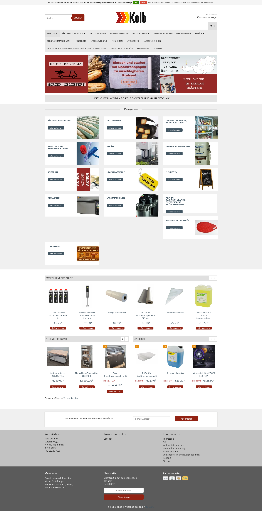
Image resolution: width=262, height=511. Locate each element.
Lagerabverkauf (99, 41)
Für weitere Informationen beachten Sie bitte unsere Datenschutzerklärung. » (181, 3)
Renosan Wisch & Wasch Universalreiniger (203, 315)
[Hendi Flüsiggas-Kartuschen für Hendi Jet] (58, 296)
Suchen (78, 17)
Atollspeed (133, 41)
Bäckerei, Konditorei (73, 33)
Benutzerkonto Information (58, 478)
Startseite (52, 33)
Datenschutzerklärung (174, 448)
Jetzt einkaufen (56, 128)
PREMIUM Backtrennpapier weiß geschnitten (147, 376)
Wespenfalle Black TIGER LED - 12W (204, 374)
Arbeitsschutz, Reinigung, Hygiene (171, 33)
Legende (108, 438)
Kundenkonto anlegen (208, 17)
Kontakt (167, 457)
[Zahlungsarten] (175, 478)
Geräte (199, 33)
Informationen (58, 328)
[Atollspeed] (88, 204)
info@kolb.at (51, 447)
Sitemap (167, 461)
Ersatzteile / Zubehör (122, 48)
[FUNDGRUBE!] (88, 253)
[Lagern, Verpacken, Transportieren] (206, 127)
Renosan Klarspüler (175, 373)
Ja (136, 3)
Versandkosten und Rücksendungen (181, 454)
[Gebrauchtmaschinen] (206, 153)
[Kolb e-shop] (131, 17)
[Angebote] (88, 179)
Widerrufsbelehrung (173, 445)
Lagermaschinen (152, 41)
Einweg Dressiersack (175, 312)
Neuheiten (117, 41)
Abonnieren (187, 418)
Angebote (81, 41)
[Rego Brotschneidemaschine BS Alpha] (115, 357)
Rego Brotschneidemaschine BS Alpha (115, 376)
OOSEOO (149, 506)
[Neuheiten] (206, 179)
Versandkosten (71, 398)
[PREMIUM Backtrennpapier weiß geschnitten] (147, 357)
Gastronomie (97, 33)
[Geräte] (147, 153)
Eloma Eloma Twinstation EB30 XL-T (86, 374)
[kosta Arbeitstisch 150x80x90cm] (58, 357)
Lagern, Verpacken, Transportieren (128, 33)
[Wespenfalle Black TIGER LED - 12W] (204, 357)
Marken (158, 48)
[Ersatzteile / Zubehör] (206, 227)
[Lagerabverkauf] (147, 179)
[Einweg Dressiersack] (174, 296)
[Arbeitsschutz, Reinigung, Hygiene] (88, 153)
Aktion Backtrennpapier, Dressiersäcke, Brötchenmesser (76, 48)
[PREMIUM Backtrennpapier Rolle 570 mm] (145, 296)
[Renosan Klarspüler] (175, 357)
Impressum (169, 438)
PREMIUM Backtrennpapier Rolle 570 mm (145, 315)
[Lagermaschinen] (147, 204)
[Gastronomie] (147, 127)
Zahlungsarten (170, 451)
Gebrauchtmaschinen (58, 41)
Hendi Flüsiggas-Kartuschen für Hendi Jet (58, 315)
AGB (165, 441)
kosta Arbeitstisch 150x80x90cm (58, 374)
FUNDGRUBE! (143, 48)
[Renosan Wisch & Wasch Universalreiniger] (203, 296)
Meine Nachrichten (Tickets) (59, 484)
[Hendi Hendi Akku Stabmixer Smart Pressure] (87, 296)
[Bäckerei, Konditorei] (88, 127)
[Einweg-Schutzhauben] (116, 296)
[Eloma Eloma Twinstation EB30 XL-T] (87, 357)
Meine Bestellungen (55, 481)
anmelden (213, 14)
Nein (143, 3)
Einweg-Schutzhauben (116, 312)
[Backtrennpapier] (124, 74)
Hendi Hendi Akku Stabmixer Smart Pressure (87, 315)
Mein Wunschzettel (54, 487)
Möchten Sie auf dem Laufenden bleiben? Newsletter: (120, 480)
